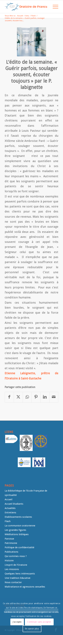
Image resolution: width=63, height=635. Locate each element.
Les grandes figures (15, 530)
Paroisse (9, 538)
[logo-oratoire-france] (26, 6)
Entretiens (10, 512)
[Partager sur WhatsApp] (27, 397)
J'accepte (17, 622)
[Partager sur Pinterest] (36, 397)
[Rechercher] (46, 6)
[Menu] (53, 6)
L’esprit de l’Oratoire (16, 564)
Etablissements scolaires (18, 516)
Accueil (8, 499)
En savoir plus (32, 629)
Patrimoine (11, 543)
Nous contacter (13, 582)
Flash (7, 521)
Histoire (9, 560)
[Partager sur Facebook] (9, 397)
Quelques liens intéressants (20, 573)
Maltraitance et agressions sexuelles (25, 586)
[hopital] (31, 41)
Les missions (12, 569)
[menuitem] (46, 6)
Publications (11, 551)
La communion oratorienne (20, 525)
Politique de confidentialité (19, 547)
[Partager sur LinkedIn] (45, 397)
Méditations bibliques (17, 534)
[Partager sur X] (18, 397)
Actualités (10, 508)
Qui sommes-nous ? (16, 556)
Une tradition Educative (17, 578)
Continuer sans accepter (39, 622)
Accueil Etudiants (14, 503)
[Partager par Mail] (53, 397)
